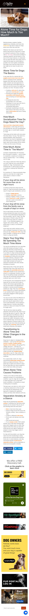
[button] (8, 448)
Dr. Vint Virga (9, 54)
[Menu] (25, 4)
